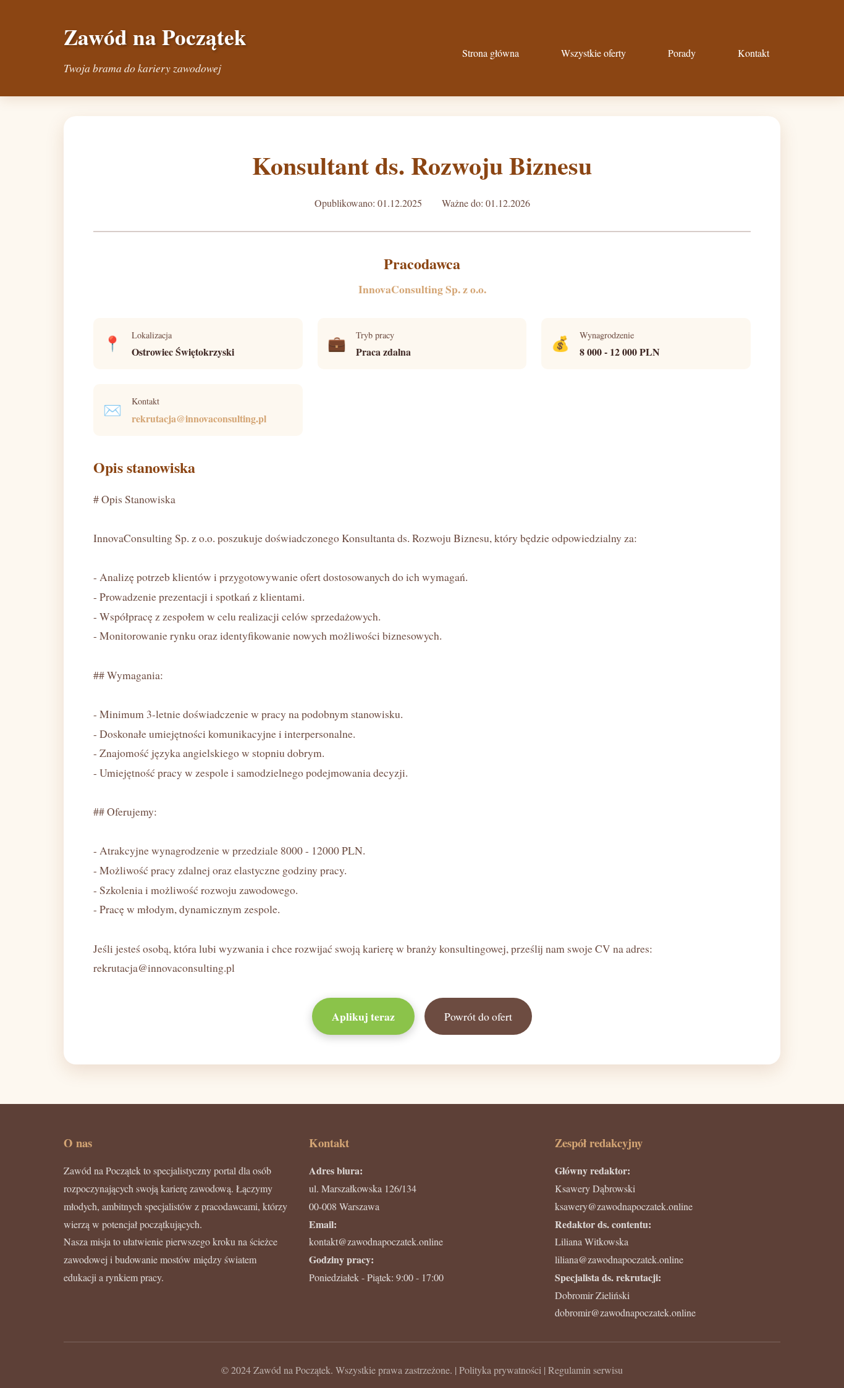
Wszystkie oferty (593, 52)
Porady (682, 52)
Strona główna (490, 52)
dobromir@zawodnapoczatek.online (625, 1312)
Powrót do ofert (478, 1016)
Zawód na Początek (155, 36)
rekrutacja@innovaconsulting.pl (199, 418)
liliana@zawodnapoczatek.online (619, 1259)
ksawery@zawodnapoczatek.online (624, 1206)
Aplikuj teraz (363, 1016)
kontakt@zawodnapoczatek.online (376, 1241)
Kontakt (753, 52)
